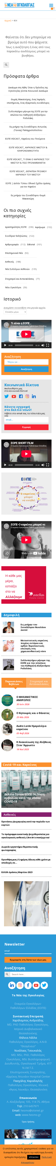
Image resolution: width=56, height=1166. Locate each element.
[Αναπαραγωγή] (5, 345)
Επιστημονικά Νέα (14, 253)
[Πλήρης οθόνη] (47, 345)
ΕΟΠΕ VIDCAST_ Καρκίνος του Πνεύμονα (25, 138)
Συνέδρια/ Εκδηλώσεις (16, 235)
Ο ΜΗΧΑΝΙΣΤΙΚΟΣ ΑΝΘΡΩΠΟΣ (27, 698)
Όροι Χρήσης (28, 1121)
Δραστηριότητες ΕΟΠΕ (16, 227)
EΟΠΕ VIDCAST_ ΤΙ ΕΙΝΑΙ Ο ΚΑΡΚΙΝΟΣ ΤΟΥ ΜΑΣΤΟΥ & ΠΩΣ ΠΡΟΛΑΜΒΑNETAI (28, 161)
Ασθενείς (9, 261)
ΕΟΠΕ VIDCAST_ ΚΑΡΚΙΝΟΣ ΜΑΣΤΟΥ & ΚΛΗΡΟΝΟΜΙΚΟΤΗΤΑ (28, 149)
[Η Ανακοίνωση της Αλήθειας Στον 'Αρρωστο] (7, 745)
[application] (26, 334)
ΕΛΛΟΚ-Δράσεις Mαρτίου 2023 (16, 872)
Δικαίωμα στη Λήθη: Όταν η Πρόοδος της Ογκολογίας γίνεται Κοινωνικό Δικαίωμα (28, 89)
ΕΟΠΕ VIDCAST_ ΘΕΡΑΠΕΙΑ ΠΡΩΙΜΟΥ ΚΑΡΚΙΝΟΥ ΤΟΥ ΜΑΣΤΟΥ (28, 173)
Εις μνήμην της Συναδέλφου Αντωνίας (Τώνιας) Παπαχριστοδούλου (28, 128)
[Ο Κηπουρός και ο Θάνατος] (7, 715)
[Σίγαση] (42, 345)
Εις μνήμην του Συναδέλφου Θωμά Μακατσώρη (28, 197)
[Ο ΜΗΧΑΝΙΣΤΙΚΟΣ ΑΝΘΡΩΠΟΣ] (7, 700)
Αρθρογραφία (12, 244)
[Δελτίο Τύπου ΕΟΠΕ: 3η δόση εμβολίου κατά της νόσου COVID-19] (26, 788)
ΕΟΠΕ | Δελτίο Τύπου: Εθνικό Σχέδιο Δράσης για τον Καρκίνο (28, 185)
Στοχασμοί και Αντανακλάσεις (19, 278)
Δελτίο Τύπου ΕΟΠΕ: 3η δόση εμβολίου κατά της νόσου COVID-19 (24, 797)
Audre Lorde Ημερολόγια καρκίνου (31, 727)
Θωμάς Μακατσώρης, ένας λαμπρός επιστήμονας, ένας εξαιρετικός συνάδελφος (28, 101)
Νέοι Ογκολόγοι (13, 287)
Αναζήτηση (12, 357)
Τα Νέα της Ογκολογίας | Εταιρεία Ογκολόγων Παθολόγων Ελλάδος (19, 6)
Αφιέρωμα (40, 227)
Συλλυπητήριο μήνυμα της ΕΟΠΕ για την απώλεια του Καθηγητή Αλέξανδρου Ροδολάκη (28, 115)
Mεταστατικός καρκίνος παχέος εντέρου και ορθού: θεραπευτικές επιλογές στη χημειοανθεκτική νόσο (34, 646)
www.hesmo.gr (31, 1115)
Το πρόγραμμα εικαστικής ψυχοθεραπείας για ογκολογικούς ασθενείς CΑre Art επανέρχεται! (25, 836)
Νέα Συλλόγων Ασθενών (17, 269)
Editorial (31, 244)
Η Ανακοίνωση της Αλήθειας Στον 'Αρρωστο (33, 743)
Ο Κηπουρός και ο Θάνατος (33, 713)
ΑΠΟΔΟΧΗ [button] (33, 1157)
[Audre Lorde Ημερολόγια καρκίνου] (7, 729)
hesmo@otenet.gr (32, 1110)
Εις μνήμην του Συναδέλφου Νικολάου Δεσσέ (33, 627)
